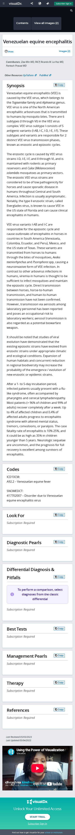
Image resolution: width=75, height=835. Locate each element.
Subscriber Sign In (63, 3)
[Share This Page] (33, 3)
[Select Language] (41, 3)
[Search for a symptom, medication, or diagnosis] (71, 11)
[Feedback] (48, 3)
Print (10, 52)
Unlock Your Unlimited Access (37, 808)
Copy (61, 85)
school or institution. (54, 832)
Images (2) (64, 51)
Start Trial (37, 816)
